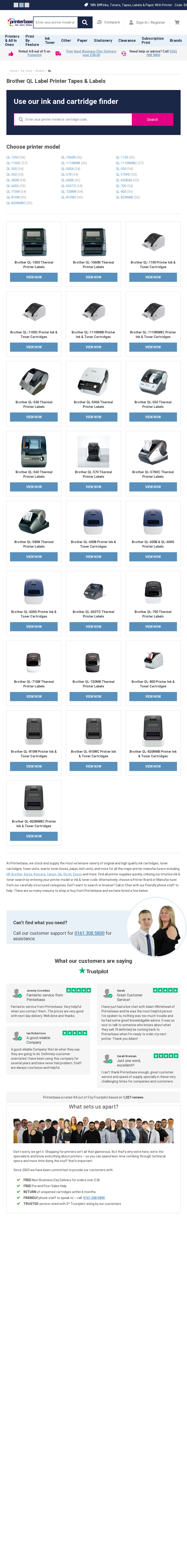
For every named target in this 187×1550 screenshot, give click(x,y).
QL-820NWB (128, 197)
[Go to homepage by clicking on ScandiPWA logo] (20, 22)
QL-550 (124, 169)
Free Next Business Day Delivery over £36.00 (91, 53)
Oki (59, 874)
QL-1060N (71, 157)
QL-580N (16, 180)
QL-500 (14, 169)
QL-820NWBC (19, 203)
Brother (16, 874)
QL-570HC (126, 174)
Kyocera (39, 874)
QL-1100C (16, 163)
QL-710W (16, 191)
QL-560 (14, 174)
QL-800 (124, 191)
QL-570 (69, 174)
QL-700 (124, 186)
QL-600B (70, 180)
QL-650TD (72, 186)
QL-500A (70, 169)
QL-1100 (125, 157)
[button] (85, 22)
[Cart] (177, 22)
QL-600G (16, 186)
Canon (51, 874)
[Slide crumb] (16, 5)
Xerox (28, 874)
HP (8, 874)
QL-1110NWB (74, 163)
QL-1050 (15, 157)
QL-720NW (72, 191)
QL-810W (16, 197)
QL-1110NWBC (130, 163)
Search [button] (152, 119)
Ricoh (67, 874)
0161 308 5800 (89, 933)
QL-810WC (72, 197)
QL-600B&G (127, 180)
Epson (77, 874)
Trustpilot (34, 55)
